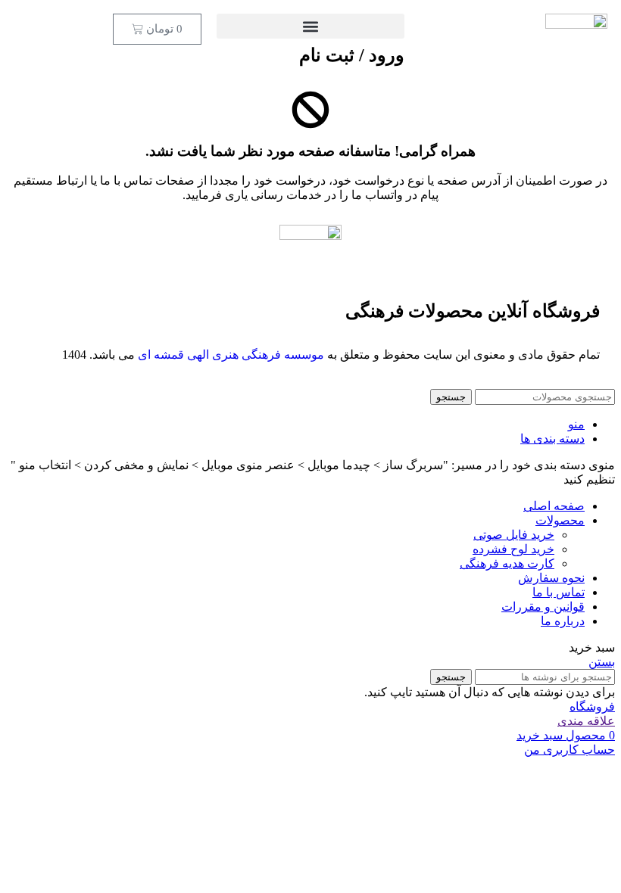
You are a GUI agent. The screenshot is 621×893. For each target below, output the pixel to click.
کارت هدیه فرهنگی (507, 563)
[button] (310, 26)
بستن (601, 661)
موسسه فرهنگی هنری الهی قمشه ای (231, 354)
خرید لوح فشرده (513, 549)
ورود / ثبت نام (351, 55)
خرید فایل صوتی (513, 534)
